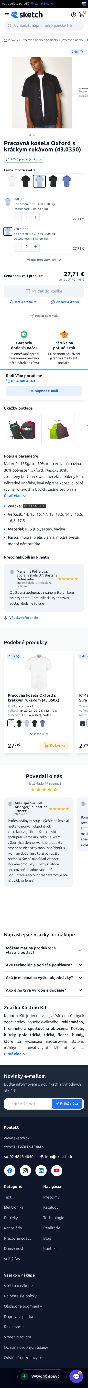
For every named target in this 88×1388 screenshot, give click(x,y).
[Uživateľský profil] (73, 14)
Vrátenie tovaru (17, 1337)
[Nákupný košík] (81, 14)
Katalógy (50, 1207)
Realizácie (51, 1228)
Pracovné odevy (72, 40)
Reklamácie (14, 1327)
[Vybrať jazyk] (84, 4)
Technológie (53, 1217)
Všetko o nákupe (18, 1285)
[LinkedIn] (41, 1170)
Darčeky (11, 1217)
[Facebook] (10, 1170)
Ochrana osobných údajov (26, 1347)
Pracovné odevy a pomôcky (40, 40)
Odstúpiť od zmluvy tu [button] (23, 1357)
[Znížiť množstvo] (18, 217)
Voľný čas (12, 1258)
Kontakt (50, 1248)
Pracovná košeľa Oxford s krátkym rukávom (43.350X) (33, 698)
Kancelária (13, 1228)
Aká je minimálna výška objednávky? (39, 977)
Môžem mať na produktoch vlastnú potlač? (31, 950)
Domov (13, 40)
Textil (8, 1197)
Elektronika (13, 1207)
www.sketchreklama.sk (24, 1146)
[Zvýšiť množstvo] (35, 217)
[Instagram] (25, 1170)
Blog (47, 1238)
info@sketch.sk (58, 1157)
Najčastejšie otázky (20, 1296)
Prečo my (51, 1197)
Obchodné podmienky (23, 1306)
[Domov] (27, 14)
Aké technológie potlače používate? (39, 965)
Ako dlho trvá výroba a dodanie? (36, 990)
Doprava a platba (18, 1316)
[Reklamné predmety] (7, 15)
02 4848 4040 (21, 1157)
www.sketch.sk (17, 1138)
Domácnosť (13, 1248)
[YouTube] (57, 1170)
